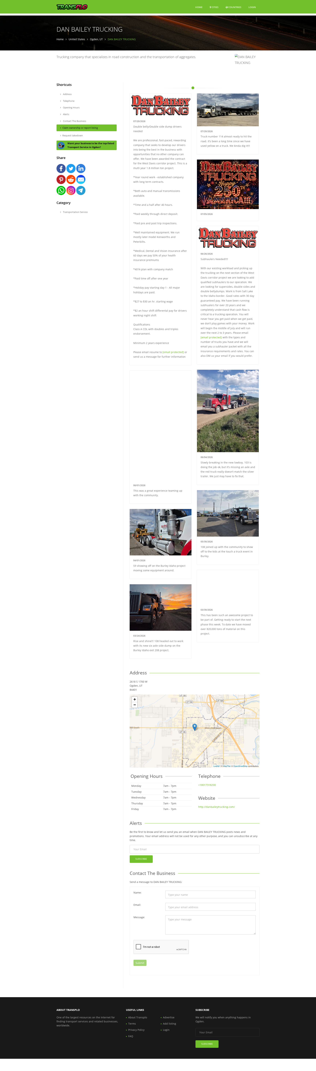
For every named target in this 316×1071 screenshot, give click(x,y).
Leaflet (216, 766)
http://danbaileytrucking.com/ (216, 807)
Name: (137, 892)
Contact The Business (74, 121)
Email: (137, 905)
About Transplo (137, 1017)
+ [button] (134, 699)
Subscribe (141, 858)
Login (252, 7)
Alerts (65, 114)
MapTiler (227, 766)
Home (198, 7)
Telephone (68, 101)
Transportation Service (75, 212)
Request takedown (72, 135)
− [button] (134, 705)
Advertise (168, 1017)
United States (77, 39)
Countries (234, 7)
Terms (132, 1023)
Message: (139, 917)
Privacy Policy (136, 1030)
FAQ (130, 1036)
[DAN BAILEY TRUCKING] (194, 727)
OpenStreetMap (240, 766)
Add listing (169, 1023)
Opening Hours (71, 107)
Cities (214, 7)
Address (67, 94)
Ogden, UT (96, 39)
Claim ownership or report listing (80, 127)
